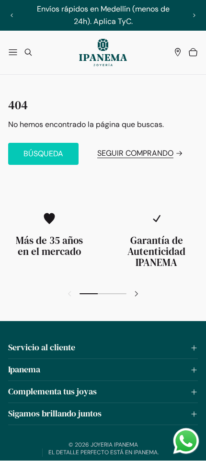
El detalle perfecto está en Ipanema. (103, 452)
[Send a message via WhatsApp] (186, 441)
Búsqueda (43, 154)
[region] (103, 15)
